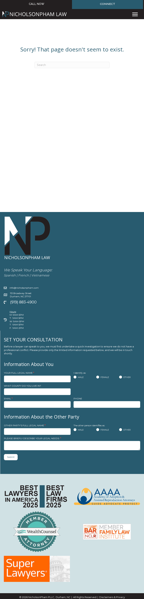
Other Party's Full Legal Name (25, 425)
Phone (78, 398)
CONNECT (107, 4)
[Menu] (135, 14)
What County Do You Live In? (22, 385)
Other (127, 377)
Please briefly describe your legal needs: (32, 438)
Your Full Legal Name (19, 372)
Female (104, 377)
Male (80, 377)
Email (8, 398)
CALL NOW (36, 4)
